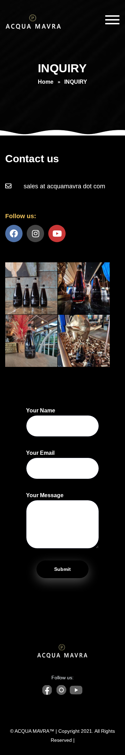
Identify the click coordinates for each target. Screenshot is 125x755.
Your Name (40, 410)
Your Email (40, 453)
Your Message (45, 495)
